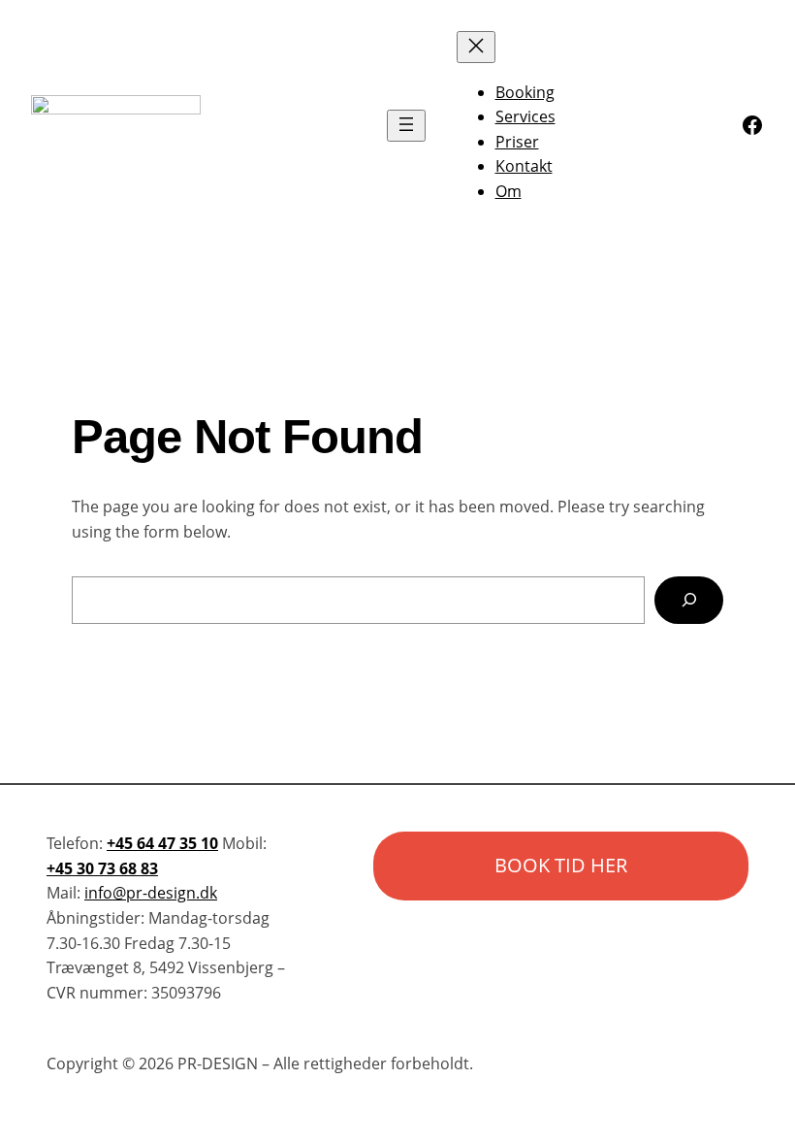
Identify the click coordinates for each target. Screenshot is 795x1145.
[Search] (688, 600)
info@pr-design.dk (150, 892)
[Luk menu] (476, 47)
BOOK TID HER (560, 865)
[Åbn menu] (406, 126)
